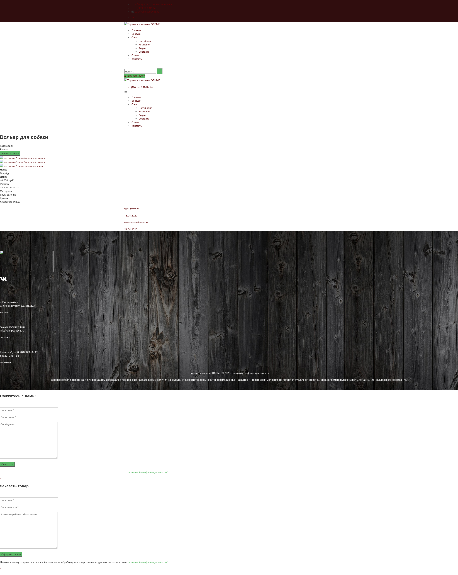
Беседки (136, 33)
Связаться (7, 464)
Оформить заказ (11, 554)
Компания (144, 44)
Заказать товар (10, 153)
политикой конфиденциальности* (148, 472)
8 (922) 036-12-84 (145, 8)
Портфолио (145, 41)
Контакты (136, 58)
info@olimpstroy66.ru (12, 330)
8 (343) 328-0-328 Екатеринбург (153, 4)
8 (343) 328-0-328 (134, 76)
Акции (142, 48)
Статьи (135, 55)
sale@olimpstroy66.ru (147, 11)
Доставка (144, 51)
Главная (136, 30)
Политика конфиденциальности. (251, 373)
